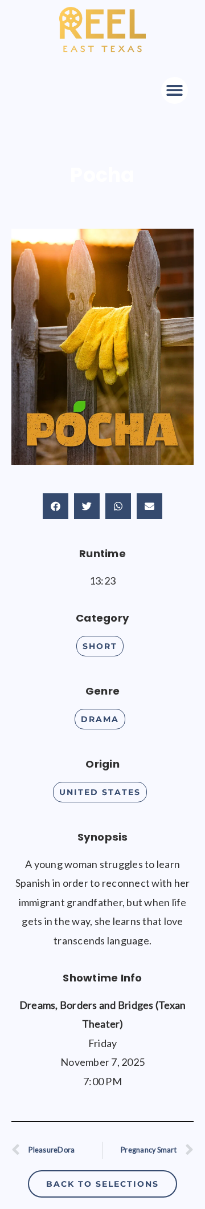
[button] (174, 90)
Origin (102, 764)
